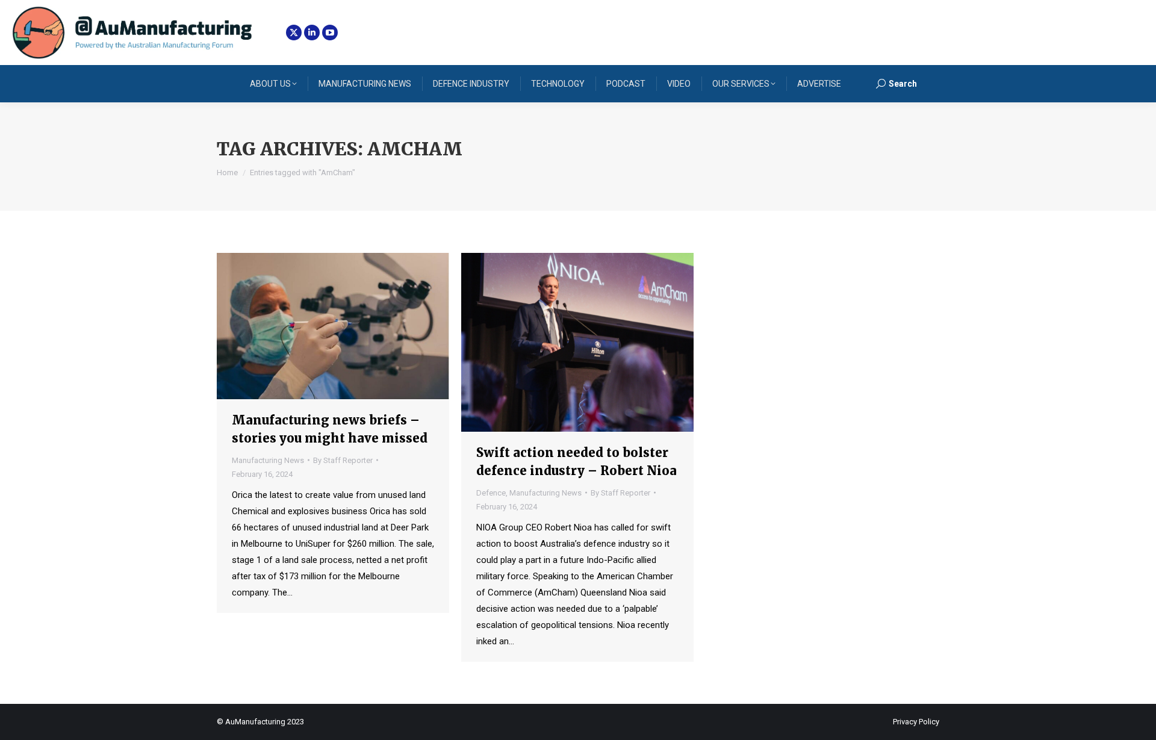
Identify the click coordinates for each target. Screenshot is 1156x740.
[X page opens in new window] (294, 32)
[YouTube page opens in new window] (330, 32)
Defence (491, 492)
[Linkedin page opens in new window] (312, 32)
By (343, 460)
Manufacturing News (268, 460)
